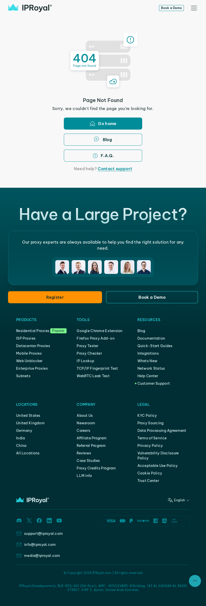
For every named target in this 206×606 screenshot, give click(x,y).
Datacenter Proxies (33, 346)
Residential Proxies (32, 331)
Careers (83, 430)
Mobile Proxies (29, 353)
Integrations (148, 353)
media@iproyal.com (42, 555)
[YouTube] (59, 521)
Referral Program (91, 445)
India (20, 438)
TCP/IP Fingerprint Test (97, 368)
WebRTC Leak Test (93, 376)
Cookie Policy (149, 473)
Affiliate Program (92, 438)
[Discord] (19, 521)
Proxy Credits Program (96, 468)
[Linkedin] (49, 521)
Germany (24, 430)
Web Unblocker (29, 361)
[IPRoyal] (30, 8)
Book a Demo (171, 8)
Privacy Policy (150, 445)
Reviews (84, 453)
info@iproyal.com (40, 544)
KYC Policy (147, 415)
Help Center (147, 376)
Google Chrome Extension (99, 331)
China (21, 445)
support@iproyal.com (43, 533)
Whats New (147, 361)
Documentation (151, 338)
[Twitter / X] (29, 521)
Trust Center (148, 480)
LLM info (84, 475)
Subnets (23, 376)
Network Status (151, 368)
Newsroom (86, 423)
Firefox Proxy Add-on (96, 338)
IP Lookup (85, 361)
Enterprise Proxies (32, 368)
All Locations (28, 453)
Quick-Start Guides (155, 346)
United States (28, 415)
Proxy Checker (89, 353)
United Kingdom (30, 423)
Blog (141, 331)
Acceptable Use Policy (157, 465)
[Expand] (195, 581)
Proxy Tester (87, 346)
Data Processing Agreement (161, 430)
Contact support (115, 168)
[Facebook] (39, 521)
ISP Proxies (25, 338)
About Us (85, 415)
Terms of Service (152, 438)
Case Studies (88, 460)
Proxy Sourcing (150, 423)
